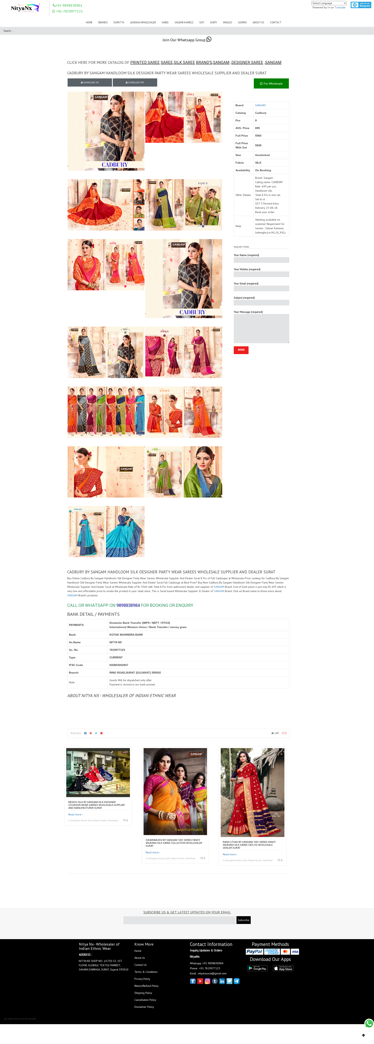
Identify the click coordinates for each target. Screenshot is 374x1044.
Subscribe (243, 920)
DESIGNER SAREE (247, 62)
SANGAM (221, 62)
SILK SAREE (184, 62)
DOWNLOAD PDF (136, 82)
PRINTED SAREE (145, 62)
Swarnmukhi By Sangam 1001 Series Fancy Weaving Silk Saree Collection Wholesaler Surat (174, 843)
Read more (74, 814)
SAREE (167, 62)
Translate (340, 7)
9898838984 (128, 605)
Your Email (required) (246, 283)
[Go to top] (363, 1035)
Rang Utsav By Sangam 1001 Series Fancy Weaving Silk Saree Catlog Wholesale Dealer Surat (249, 844)
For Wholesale (273, 83)
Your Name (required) (246, 255)
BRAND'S (204, 62)
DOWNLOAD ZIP (91, 82)
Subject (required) (244, 297)
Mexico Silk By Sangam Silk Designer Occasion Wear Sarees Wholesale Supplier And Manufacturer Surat (96, 805)
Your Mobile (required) (247, 269)
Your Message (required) (248, 312)
